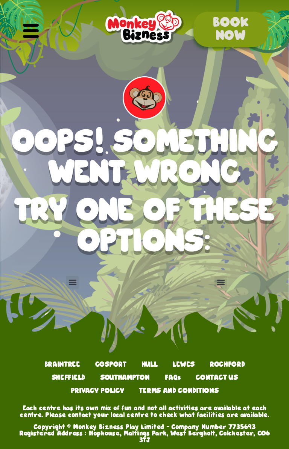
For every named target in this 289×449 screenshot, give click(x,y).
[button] (31, 31)
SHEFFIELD (68, 377)
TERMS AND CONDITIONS (178, 390)
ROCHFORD (227, 364)
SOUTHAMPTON (125, 377)
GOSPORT (110, 364)
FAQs (173, 377)
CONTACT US (216, 377)
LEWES (183, 364)
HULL (149, 364)
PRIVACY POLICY (97, 390)
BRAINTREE (62, 364)
